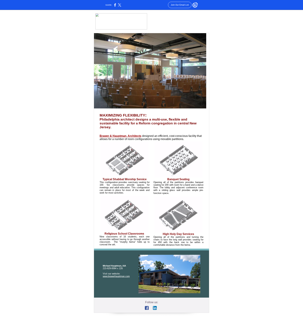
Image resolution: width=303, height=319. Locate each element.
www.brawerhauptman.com (116, 276)
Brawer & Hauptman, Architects (120, 135)
